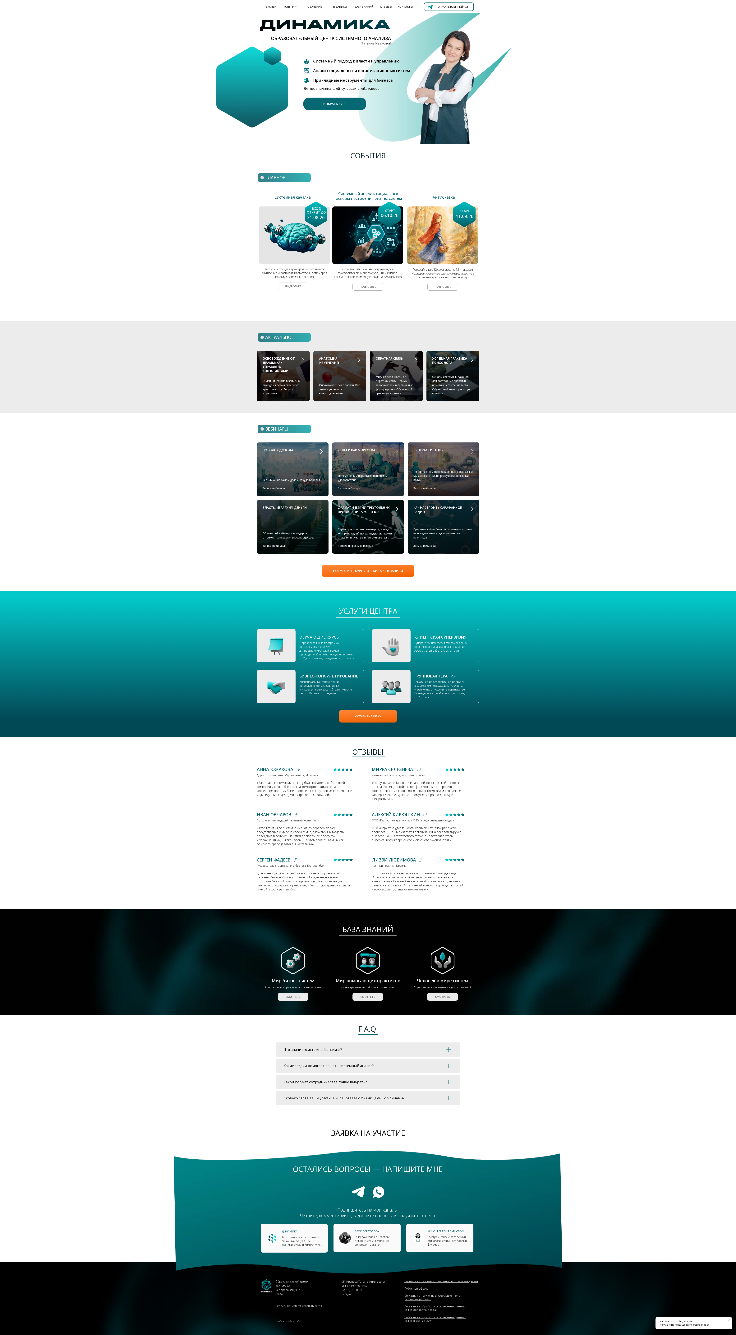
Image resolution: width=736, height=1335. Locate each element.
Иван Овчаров (274, 814)
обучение (314, 6)
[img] (442, 235)
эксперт (272, 6)
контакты (405, 6)
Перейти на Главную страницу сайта (298, 1306)
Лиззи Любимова (394, 860)
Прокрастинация (428, 450)
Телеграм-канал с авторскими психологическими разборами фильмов (447, 1240)
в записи (340, 6)
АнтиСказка (444, 197)
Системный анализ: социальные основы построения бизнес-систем (369, 196)
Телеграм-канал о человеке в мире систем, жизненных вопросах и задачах (372, 1240)
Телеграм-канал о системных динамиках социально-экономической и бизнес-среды (302, 1241)
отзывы (386, 6)
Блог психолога (367, 1231)
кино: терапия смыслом (445, 1231)
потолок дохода (278, 450)
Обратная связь (389, 358)
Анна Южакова (275, 769)
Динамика (289, 1231)
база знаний (364, 6)
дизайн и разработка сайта (288, 1321)
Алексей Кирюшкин (396, 814)
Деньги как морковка (356, 450)
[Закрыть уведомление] (729, 1320)
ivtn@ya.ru (348, 1294)
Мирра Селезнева (392, 769)
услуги (288, 6)
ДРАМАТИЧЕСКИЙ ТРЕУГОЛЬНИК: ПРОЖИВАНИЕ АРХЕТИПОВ (364, 510)
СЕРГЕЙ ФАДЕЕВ (274, 860)
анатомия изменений (329, 360)
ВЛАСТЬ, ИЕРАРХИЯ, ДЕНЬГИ (285, 508)
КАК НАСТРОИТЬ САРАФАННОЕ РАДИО (437, 510)
